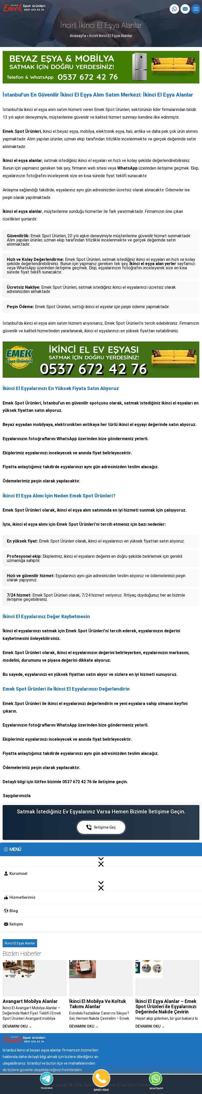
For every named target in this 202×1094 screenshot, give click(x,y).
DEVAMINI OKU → (17, 1026)
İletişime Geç (105, 827)
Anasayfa (78, 36)
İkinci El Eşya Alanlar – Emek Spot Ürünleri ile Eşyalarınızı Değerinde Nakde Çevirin (165, 1006)
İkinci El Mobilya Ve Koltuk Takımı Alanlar (97, 1003)
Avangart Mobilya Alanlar (30, 1001)
